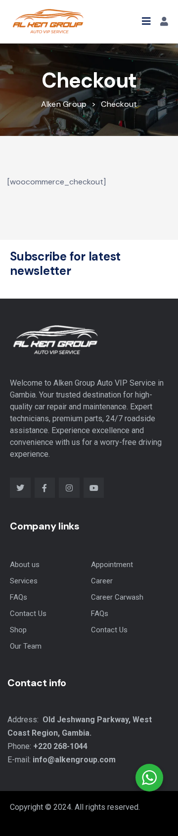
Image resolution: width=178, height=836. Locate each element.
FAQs (18, 597)
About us (25, 564)
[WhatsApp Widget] (149, 778)
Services (24, 580)
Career (102, 580)
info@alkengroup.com (74, 759)
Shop (18, 629)
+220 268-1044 (60, 746)
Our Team (26, 646)
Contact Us (28, 613)
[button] (146, 21)
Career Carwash (117, 597)
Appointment (112, 564)
